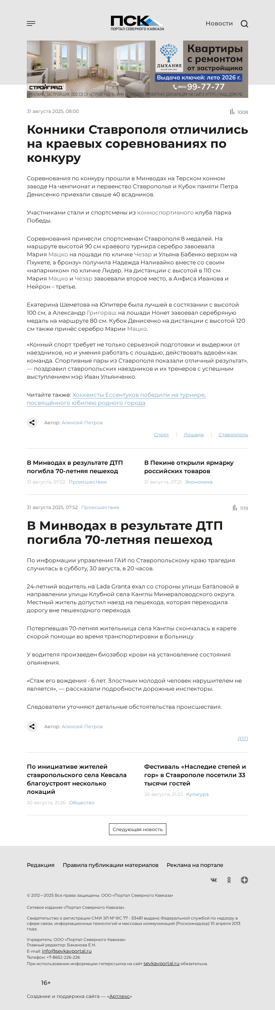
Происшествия (88, 482)
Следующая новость (138, 829)
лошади (194, 435)
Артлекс (119, 996)
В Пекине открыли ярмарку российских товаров (189, 467)
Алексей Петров (82, 422)
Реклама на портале (195, 865)
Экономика (199, 482)
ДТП (243, 739)
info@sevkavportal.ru (67, 951)
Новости (219, 23)
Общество (82, 802)
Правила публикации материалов (111, 865)
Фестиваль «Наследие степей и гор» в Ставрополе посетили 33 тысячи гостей (195, 775)
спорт (161, 435)
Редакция (41, 865)
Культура (197, 794)
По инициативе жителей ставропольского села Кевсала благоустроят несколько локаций (77, 779)
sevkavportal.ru (161, 963)
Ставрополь (233, 435)
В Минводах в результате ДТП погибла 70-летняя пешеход (75, 467)
